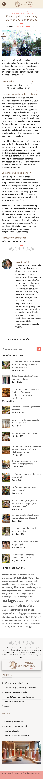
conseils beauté (25, 581)
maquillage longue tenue (26, 594)
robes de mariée (32, 617)
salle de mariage (28, 620)
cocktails (14, 581)
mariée (30, 601)
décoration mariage (24, 587)
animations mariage (26, 574)
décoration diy (7, 588)
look (15, 594)
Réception (29, 13)
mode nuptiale (24, 605)
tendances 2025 (27, 623)
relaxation (6, 617)
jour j (11, 594)
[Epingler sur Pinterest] (28, 249)
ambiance (5, 574)
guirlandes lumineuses (18, 591)
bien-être (27, 577)
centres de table (6, 581)
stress (10, 623)
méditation (6, 610)
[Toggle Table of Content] (32, 82)
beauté (17, 577)
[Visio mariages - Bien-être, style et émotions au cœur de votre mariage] (23, 4)
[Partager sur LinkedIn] (32, 249)
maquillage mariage (9, 596)
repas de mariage (17, 617)
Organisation (20, 13)
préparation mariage (13, 613)
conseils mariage (17, 584)
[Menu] (4, 4)
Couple (18, 12)
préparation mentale (32, 613)
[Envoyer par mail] (23, 249)
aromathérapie (8, 578)
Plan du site (22, 776)
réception (17, 620)
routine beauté (7, 620)
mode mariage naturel (8, 606)
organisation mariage (22, 609)
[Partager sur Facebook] (15, 249)
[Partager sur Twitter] (19, 249)
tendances (17, 623)
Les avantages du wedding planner (21, 85)
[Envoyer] (39, 349)
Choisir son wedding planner (18, 88)
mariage (8, 601)
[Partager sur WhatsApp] (11, 249)
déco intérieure (30, 584)
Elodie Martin (31, 26)
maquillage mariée (25, 596)
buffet (36, 578)
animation (14, 574)
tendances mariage (21, 626)
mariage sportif (21, 601)
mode (37, 601)
